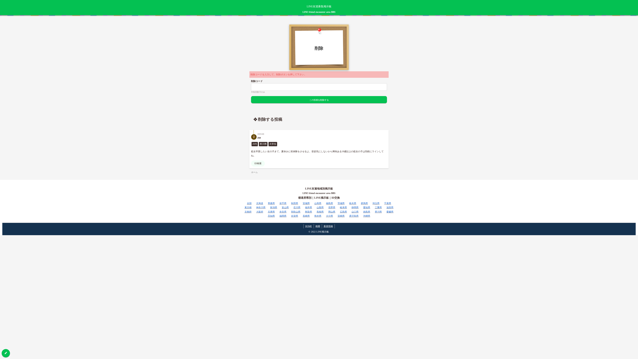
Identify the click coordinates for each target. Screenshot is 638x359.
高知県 (271, 216)
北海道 (259, 203)
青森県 (271, 203)
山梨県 (320, 207)
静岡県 (355, 207)
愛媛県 (389, 212)
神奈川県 (261, 207)
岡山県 (331, 212)
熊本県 (317, 216)
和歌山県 (295, 212)
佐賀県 (294, 216)
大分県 (329, 216)
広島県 (343, 212)
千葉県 (387, 203)
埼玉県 (375, 203)
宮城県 (306, 203)
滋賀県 (389, 207)
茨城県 (341, 203)
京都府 (248, 212)
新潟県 (273, 207)
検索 (318, 226)
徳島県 (366, 212)
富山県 (285, 207)
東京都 (248, 207)
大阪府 (259, 212)
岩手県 (282, 203)
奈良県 (282, 212)
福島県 (329, 203)
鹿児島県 (354, 216)
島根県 (320, 212)
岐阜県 (343, 207)
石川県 (296, 207)
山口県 (355, 212)
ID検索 (258, 163)
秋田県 (294, 203)
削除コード (257, 81)
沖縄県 (366, 216)
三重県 (378, 207)
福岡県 (282, 216)
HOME (308, 226)
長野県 (331, 207)
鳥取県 (308, 212)
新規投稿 (328, 226)
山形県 (317, 203)
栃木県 (352, 203)
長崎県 (306, 216)
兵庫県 (271, 212)
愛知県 (366, 207)
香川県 (378, 212)
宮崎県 (341, 216)
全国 (249, 203)
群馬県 (364, 203)
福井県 (308, 207)
